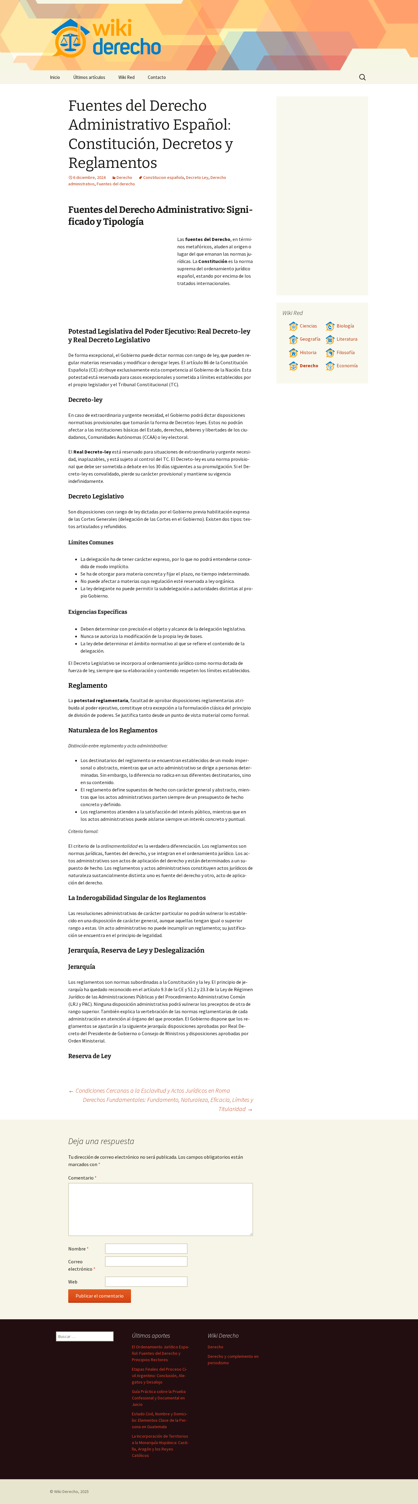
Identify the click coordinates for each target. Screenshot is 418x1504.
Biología (345, 326)
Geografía (310, 339)
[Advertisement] (122, 281)
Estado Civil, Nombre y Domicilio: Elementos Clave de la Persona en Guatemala (159, 1420)
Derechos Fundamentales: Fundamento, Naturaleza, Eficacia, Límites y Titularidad (168, 1104)
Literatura (347, 339)
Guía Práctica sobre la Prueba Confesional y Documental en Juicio (159, 1398)
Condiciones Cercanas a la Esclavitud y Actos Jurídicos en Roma (149, 1090)
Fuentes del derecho (116, 184)
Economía (347, 366)
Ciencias (308, 326)
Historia (308, 352)
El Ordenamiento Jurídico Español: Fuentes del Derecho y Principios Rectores (160, 1353)
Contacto (157, 77)
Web (72, 1282)
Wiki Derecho (66, 1491)
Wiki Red (126, 77)
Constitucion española (163, 177)
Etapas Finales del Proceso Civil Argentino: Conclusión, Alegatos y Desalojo (159, 1375)
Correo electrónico (81, 1265)
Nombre (78, 1249)
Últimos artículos (89, 77)
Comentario (82, 1178)
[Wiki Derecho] (209, 35)
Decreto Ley (197, 177)
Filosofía (346, 352)
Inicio (55, 77)
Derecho (124, 177)
